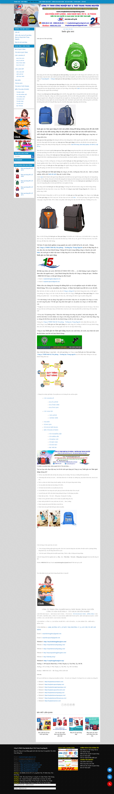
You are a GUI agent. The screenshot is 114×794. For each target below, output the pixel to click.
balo (78, 88)
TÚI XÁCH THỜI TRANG (22, 86)
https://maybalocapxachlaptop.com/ (54, 684)
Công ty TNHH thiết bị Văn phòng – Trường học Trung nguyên (56, 354)
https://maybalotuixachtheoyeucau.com (55, 698)
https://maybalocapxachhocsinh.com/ (55, 690)
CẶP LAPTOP (19, 74)
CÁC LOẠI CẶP (19, 69)
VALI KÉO (18, 80)
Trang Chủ (17, 1)
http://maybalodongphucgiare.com (55, 641)
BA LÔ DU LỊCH (20, 58)
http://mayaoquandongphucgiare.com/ (54, 652)
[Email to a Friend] (68, 704)
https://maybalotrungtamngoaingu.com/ (55, 687)
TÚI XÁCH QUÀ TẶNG (21, 52)
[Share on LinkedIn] (73, 704)
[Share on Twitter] (65, 704)
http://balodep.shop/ (49, 656)
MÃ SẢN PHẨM (69, 1)
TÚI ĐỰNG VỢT (20, 99)
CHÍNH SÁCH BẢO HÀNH (58, 1)
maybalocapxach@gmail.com (51, 281)
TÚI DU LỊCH (18, 83)
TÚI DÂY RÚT (19, 103)
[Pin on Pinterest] (71, 704)
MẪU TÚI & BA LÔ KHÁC (22, 89)
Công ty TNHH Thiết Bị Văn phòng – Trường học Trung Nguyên (61, 322)
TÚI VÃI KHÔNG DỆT (21, 94)
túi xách (53, 174)
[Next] (99, 729)
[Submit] (32, 156)
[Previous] (37, 729)
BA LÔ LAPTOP (20, 60)
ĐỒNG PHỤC (91, 614)
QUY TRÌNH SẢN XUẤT (45, 1)
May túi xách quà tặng (21, 42)
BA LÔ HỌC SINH (20, 62)
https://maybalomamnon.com (52, 700)
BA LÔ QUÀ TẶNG (20, 49)
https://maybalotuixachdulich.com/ (54, 681)
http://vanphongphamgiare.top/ (54, 660)
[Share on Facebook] (62, 704)
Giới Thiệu (24, 1)
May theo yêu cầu (33, 1)
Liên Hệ (84, 1)
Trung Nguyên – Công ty (48, 79)
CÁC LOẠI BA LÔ (20, 55)
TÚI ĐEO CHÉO (20, 92)
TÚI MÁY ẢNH (19, 101)
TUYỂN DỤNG (77, 1)
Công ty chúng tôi (69, 291)
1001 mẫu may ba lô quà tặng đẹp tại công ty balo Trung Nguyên (23, 37)
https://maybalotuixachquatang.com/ (54, 644)
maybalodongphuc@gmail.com (51, 279)
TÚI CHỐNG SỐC (20, 96)
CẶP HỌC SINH (20, 76)
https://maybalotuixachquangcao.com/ (55, 695)
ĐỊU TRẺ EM (19, 105)
